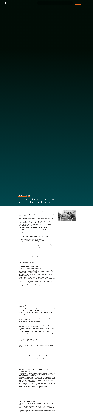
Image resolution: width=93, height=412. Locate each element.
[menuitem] (43, 3)
